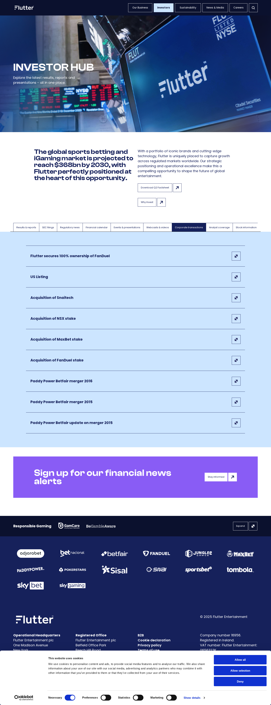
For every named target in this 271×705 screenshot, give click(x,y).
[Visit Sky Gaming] (72, 586)
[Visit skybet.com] (30, 585)
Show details (192, 697)
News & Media (215, 7)
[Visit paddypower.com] (30, 569)
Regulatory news (70, 227)
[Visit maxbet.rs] (240, 553)
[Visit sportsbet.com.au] (198, 569)
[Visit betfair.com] (114, 553)
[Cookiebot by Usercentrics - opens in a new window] (24, 698)
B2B (141, 635)
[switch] (106, 698)
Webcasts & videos (157, 227)
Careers (238, 7)
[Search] (253, 7)
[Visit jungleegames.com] (198, 553)
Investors (163, 7)
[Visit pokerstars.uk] (72, 569)
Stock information (246, 227)
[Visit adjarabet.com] (30, 553)
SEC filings (48, 227)
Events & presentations (127, 227)
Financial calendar (97, 227)
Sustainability (188, 7)
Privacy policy (149, 645)
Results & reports (26, 227)
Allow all (240, 659)
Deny (240, 681)
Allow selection (240, 670)
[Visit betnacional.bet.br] (72, 553)
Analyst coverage (219, 227)
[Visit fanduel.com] (156, 554)
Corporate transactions (189, 227)
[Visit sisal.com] (115, 569)
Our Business (140, 7)
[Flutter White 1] (23, 7)
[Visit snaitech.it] (156, 569)
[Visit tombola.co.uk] (240, 569)
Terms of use (148, 650)
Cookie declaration (154, 640)
